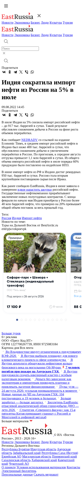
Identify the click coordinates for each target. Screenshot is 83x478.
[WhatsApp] (32, 72)
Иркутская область (43, 449)
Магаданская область (36, 456)
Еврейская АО (11, 456)
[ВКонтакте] (4, 72)
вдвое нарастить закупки (35, 189)
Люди (45, 22)
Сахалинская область (16, 460)
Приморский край (64, 456)
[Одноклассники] (9, 72)
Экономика (22, 22)
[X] (21, 72)
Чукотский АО (19, 463)
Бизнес (35, 22)
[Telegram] (15, 72)
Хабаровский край (44, 460)
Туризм (68, 22)
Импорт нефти (32, 218)
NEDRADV (29, 140)
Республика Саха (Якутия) (60, 453)
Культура (56, 22)
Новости (7, 22)
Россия (6, 218)
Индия (16, 218)
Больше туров (11, 333)
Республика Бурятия (16, 449)
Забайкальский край (27, 453)
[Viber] (26, 72)
